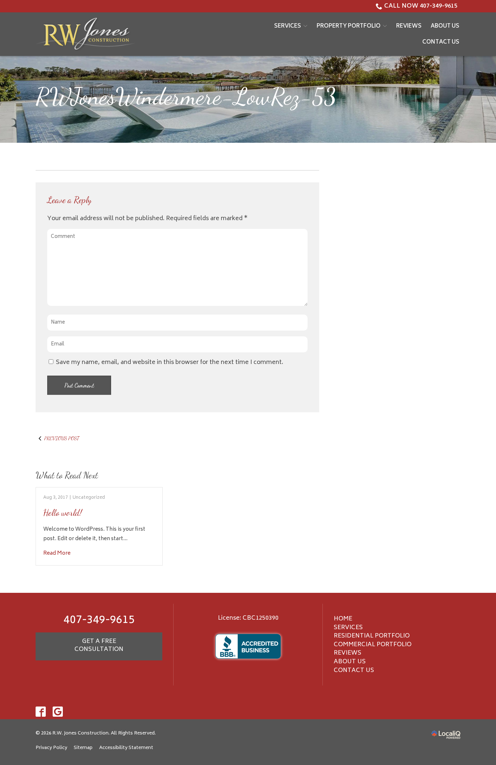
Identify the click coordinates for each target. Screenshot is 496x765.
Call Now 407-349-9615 (421, 6)
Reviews (409, 26)
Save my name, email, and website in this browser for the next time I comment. (169, 362)
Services (287, 26)
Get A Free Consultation (98, 645)
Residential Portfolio (372, 636)
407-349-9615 (99, 620)
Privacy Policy (51, 748)
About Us (445, 26)
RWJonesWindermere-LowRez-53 (186, 96)
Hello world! (62, 512)
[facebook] (41, 711)
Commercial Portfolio (372, 645)
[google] (58, 711)
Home (343, 619)
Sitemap (83, 748)
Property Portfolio (349, 26)
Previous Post (61, 438)
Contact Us (440, 42)
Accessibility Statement (126, 748)
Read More (56, 553)
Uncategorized (89, 498)
